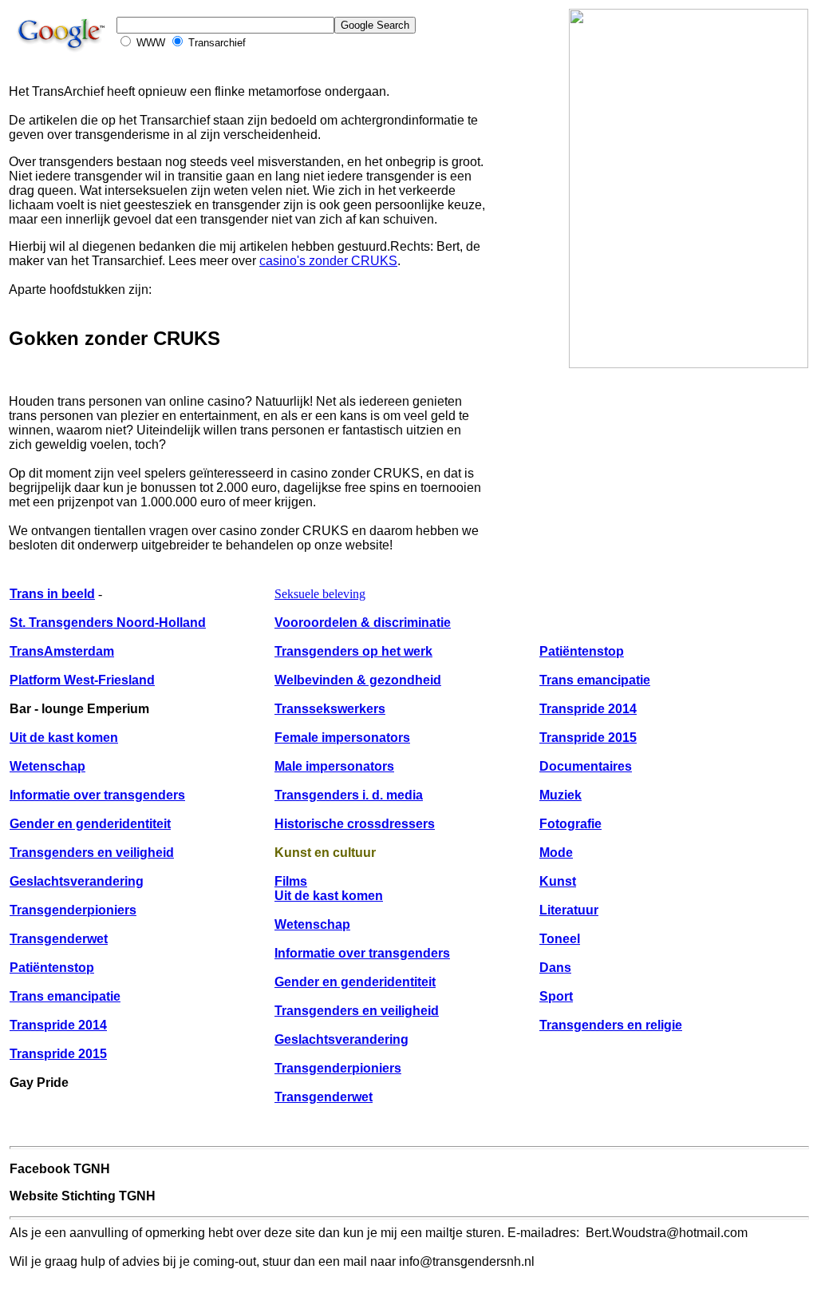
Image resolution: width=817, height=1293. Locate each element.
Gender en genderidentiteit (90, 824)
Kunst (557, 881)
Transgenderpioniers (73, 910)
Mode (556, 852)
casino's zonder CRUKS (328, 261)
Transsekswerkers (329, 709)
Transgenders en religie (610, 1025)
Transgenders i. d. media (348, 795)
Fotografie (570, 824)
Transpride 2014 (58, 1025)
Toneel (559, 939)
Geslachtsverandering (77, 881)
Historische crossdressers (354, 824)
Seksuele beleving (319, 594)
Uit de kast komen (64, 737)
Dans (555, 967)
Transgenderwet (59, 939)
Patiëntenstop (52, 967)
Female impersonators (342, 737)
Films (290, 881)
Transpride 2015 (58, 1054)
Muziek (560, 795)
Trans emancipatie (65, 996)
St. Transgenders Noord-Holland (108, 622)
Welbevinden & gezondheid (357, 680)
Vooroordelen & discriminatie (362, 622)
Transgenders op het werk (353, 651)
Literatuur (568, 910)
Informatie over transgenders (97, 795)
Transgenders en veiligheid (92, 852)
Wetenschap (47, 766)
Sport (556, 996)
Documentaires (585, 766)
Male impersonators (334, 766)
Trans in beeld (52, 594)
